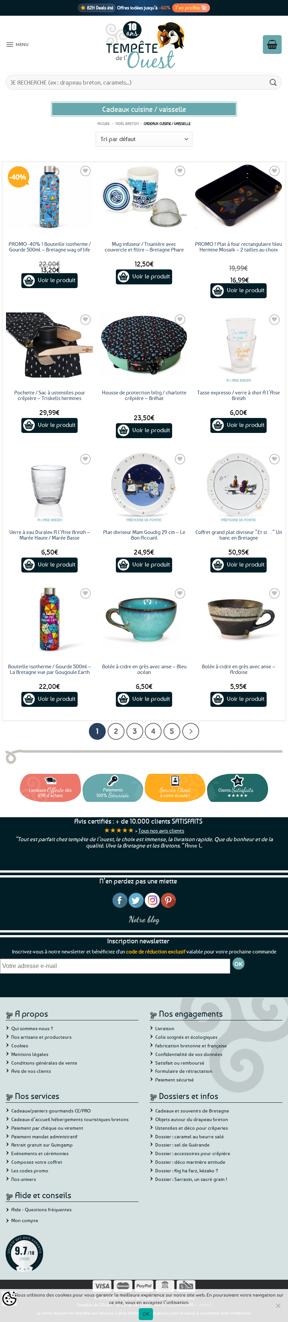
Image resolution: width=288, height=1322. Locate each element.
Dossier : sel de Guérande (182, 1145)
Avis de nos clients (31, 1071)
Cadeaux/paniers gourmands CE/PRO (51, 1111)
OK (146, 1314)
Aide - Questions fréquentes (41, 1209)
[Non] (277, 1308)
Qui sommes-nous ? (32, 1028)
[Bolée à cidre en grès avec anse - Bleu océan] (144, 618)
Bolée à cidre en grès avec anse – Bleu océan (144, 669)
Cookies (19, 1045)
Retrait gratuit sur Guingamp (42, 1145)
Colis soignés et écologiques (186, 1037)
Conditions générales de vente (44, 1063)
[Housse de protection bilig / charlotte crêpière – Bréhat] (144, 345)
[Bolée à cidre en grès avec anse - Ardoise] (238, 618)
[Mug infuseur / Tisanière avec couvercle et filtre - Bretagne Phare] (144, 196)
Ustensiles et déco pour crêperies (191, 1128)
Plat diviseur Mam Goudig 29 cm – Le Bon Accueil (144, 534)
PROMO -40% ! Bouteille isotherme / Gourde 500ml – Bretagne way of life (50, 246)
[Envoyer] (273, 82)
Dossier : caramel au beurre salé (189, 1136)
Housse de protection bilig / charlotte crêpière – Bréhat (144, 395)
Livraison (164, 1028)
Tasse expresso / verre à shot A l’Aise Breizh (238, 395)
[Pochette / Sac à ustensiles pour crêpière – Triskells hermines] (49, 345)
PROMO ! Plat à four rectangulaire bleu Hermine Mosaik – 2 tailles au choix (238, 246)
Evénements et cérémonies (40, 1153)
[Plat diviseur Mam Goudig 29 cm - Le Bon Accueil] (144, 484)
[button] (17, 44)
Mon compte (24, 1220)
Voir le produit (57, 280)
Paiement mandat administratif (44, 1136)
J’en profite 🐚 (191, 7)
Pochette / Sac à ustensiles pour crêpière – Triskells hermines (49, 395)
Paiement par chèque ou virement (47, 1128)
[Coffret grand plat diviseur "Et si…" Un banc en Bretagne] (238, 484)
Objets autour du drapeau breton (191, 1119)
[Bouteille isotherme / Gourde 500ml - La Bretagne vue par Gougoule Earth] (49, 618)
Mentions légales (29, 1054)
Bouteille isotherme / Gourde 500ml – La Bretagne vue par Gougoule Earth (49, 669)
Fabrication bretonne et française (191, 1045)
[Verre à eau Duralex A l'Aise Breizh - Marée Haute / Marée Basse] (49, 484)
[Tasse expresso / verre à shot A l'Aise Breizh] (238, 345)
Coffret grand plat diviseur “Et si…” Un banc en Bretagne (238, 534)
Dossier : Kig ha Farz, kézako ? (186, 1170)
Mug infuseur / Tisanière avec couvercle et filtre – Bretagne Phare (144, 246)
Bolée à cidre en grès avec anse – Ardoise (238, 669)
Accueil (104, 123)
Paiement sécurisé (174, 1080)
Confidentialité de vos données (188, 1054)
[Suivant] (190, 731)
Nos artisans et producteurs (41, 1037)
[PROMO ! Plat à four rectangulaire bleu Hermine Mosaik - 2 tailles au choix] (238, 196)
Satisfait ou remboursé (179, 1063)
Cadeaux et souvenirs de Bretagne (192, 1111)
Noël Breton (127, 123)
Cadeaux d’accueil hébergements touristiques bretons (70, 1119)
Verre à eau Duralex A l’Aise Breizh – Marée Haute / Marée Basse (49, 534)
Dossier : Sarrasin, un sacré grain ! (191, 1179)
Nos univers (23, 1179)
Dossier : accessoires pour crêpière (192, 1153)
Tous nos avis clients (161, 830)
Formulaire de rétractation (183, 1071)
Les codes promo (29, 1170)
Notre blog (144, 919)
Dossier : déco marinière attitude (190, 1162)
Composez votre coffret (36, 1162)
